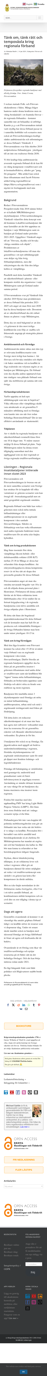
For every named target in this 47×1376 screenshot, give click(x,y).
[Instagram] (24, 1092)
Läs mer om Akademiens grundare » (18, 1053)
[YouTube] (12, 1092)
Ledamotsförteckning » (15, 1079)
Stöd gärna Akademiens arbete (15, 1058)
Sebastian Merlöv (11, 51)
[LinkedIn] (6, 1092)
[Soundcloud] (40, 1296)
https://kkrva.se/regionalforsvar (19, 184)
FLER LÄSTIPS (23, 1170)
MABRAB (19, 1340)
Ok (23, 1372)
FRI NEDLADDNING (24, 1159)
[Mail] (36, 1092)
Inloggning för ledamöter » (17, 1082)
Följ (33, 1272)
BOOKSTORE (23, 1026)
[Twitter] (30, 1092)
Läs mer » (13, 1318)
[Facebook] (18, 1092)
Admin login (27, 1340)
